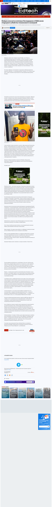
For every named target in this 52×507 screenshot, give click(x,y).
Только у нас (11, 16)
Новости (7, 16)
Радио (39, 3)
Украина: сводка (19, 16)
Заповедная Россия (34, 16)
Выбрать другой (23, 6)
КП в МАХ (24, 16)
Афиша (43, 16)
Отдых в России (28, 16)
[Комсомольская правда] (6, 3)
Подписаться (12, 27)
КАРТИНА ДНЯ (7, 378)
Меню (1, 1)
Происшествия (39, 16)
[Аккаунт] (50, 1)
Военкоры (14, 16)
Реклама (43, 3)
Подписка (48, 3)
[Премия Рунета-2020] (14, 3)
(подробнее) (6, 359)
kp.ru (33, 372)
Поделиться (48, 27)
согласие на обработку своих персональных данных (43, 428)
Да (19, 6)
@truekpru (9, 369)
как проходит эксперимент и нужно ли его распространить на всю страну (23, 106)
